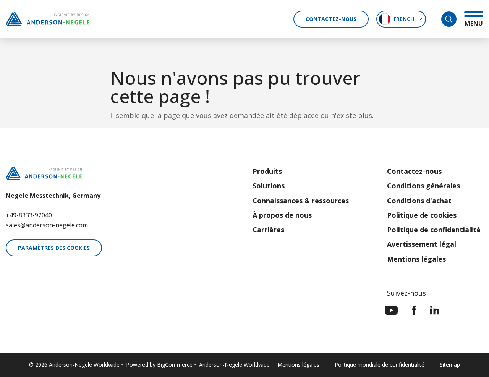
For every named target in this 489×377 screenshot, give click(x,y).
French (403, 19)
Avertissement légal (421, 244)
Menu (474, 23)
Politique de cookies (422, 215)
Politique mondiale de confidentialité (379, 364)
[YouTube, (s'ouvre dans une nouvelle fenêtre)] (391, 310)
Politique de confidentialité (434, 229)
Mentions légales (416, 259)
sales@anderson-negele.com (47, 225)
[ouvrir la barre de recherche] (449, 19)
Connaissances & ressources (301, 200)
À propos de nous (282, 215)
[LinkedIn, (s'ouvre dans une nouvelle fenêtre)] (434, 310)
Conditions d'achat (419, 200)
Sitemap (450, 364)
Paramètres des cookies (54, 247)
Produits (267, 171)
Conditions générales (423, 185)
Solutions (269, 185)
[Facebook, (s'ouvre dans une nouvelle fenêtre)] (414, 310)
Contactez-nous (331, 19)
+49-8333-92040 (29, 215)
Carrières (268, 229)
